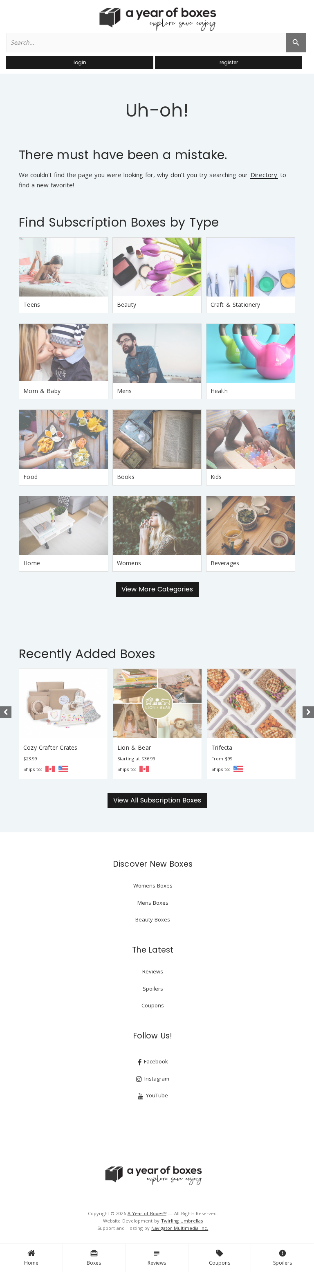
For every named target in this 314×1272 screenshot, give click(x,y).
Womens (129, 563)
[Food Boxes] (63, 439)
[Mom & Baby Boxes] (63, 353)
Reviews (157, 1257)
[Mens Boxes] (157, 353)
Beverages (225, 563)
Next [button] (308, 712)
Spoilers (282, 1257)
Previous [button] (5, 712)
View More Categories (157, 589)
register (229, 62)
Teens (31, 304)
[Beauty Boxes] (157, 267)
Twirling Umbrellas (182, 1221)
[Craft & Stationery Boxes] (250, 267)
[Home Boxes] (63, 525)
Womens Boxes (153, 885)
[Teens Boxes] (63, 267)
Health (219, 391)
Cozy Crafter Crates (50, 747)
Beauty (126, 304)
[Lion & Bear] (157, 703)
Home (31, 1262)
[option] (63, 723)
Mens (124, 391)
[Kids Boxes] (250, 439)
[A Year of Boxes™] (157, 19)
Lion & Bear (134, 747)
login (80, 62)
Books (126, 477)
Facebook (155, 1061)
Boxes (94, 1257)
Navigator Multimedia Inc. (179, 1228)
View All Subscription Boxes (157, 800)
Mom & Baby (42, 391)
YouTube (156, 1095)
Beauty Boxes (152, 919)
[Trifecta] (251, 703)
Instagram (156, 1078)
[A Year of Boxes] (153, 1175)
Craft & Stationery (235, 304)
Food (30, 477)
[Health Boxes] (250, 353)
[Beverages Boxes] (250, 525)
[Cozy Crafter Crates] (63, 703)
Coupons (219, 1257)
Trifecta (221, 747)
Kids (216, 477)
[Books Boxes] (157, 439)
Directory (264, 175)
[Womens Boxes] (157, 525)
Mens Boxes (152, 902)
